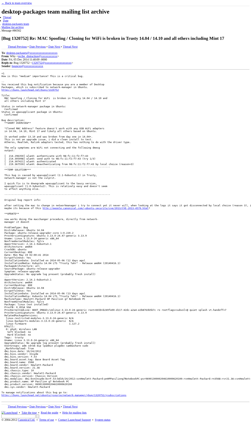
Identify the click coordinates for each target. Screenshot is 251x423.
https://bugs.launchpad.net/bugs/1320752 (30, 90)
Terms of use (46, 419)
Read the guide (49, 412)
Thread (7, 17)
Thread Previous (17, 46)
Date (5, 20)
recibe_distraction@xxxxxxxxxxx (37, 56)
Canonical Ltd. (26, 419)
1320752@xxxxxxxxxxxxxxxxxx (51, 62)
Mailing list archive (12, 27)
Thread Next (70, 46)
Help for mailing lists (74, 412)
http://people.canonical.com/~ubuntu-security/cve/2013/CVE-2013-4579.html (95, 208)
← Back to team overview (16, 3)
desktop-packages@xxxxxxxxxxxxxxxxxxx (32, 52)
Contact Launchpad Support (74, 419)
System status (102, 419)
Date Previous (37, 46)
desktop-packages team (15, 23)
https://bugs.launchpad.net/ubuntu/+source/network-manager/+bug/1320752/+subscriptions (63, 395)
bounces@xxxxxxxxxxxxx (27, 66)
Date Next (54, 46)
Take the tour (29, 412)
